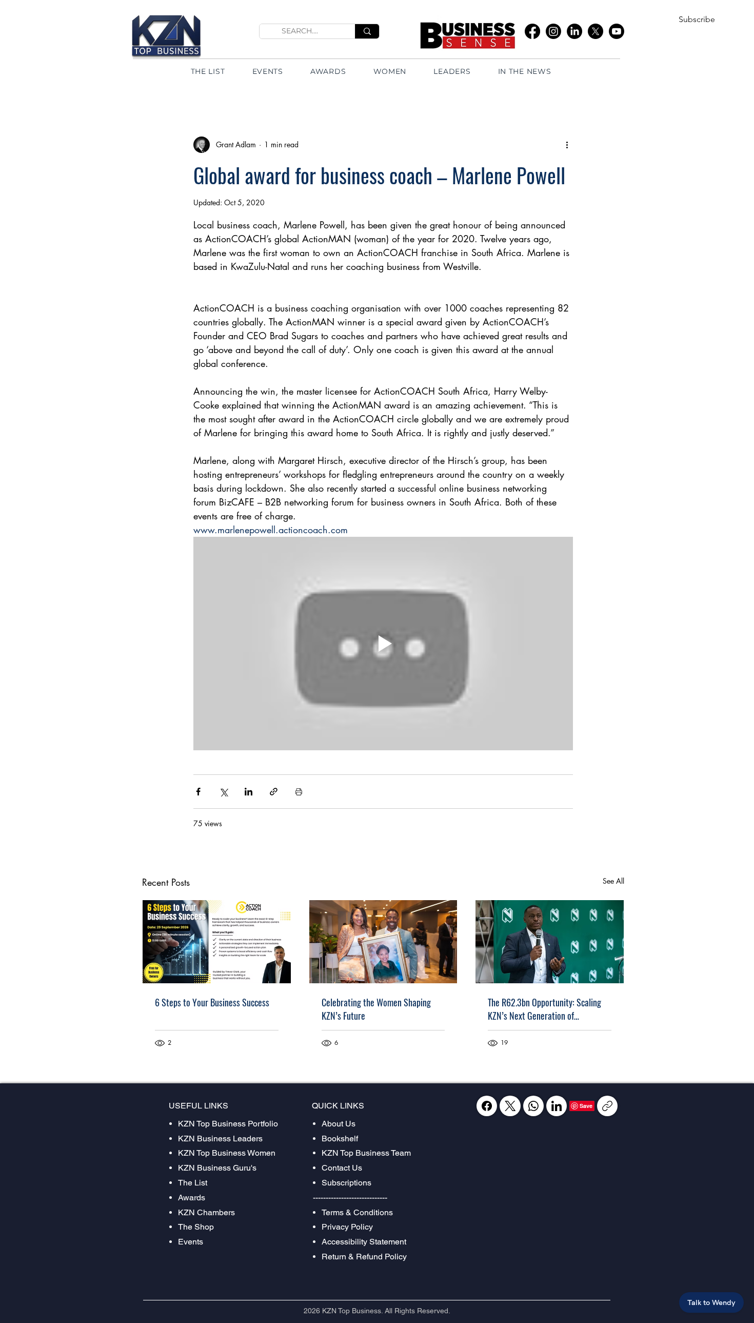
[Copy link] (607, 1106)
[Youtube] (616, 31)
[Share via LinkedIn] (248, 791)
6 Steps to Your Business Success (212, 1002)
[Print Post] (299, 791)
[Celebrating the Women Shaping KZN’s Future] (383, 941)
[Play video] (383, 643)
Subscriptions (346, 1183)
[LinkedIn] (574, 31)
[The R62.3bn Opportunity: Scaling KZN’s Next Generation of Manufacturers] (549, 941)
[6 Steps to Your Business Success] (217, 941)
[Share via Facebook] (198, 791)
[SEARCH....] (367, 31)
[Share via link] (274, 791)
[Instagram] (553, 31)
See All (613, 881)
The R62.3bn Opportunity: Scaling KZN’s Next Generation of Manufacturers (544, 1009)
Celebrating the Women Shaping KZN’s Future (376, 1009)
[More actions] (567, 145)
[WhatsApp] (533, 1106)
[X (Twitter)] (510, 1106)
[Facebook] (532, 31)
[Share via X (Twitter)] (223, 791)
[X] (595, 31)
